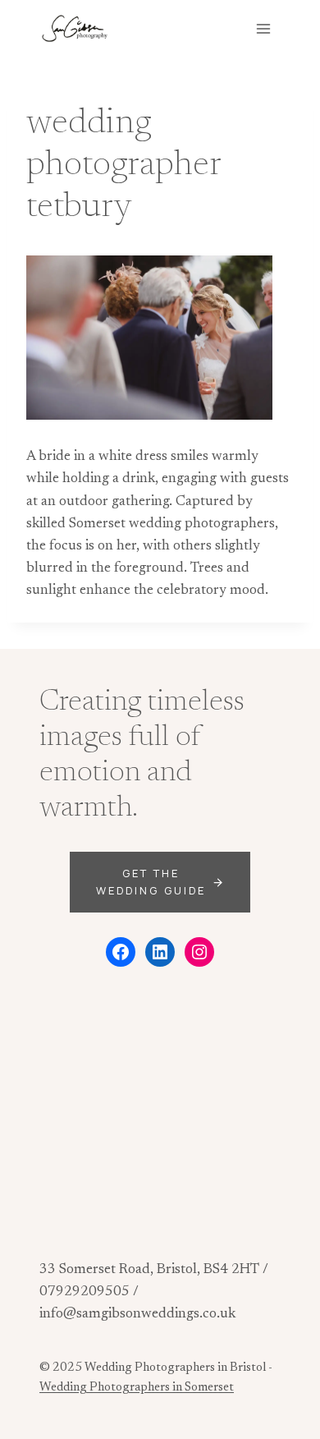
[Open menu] (263, 28)
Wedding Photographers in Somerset (136, 1388)
